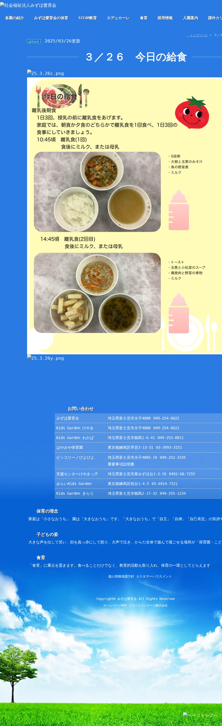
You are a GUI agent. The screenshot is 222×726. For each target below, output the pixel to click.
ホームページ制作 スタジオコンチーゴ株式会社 (135, 605)
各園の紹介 (14, 18)
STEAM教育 (88, 18)
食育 (144, 18)
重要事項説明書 (121, 464)
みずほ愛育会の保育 (51, 18)
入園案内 (190, 18)
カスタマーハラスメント (154, 576)
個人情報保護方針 (121, 576)
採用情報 (165, 18)
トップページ (199, 35)
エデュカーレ (118, 18)
